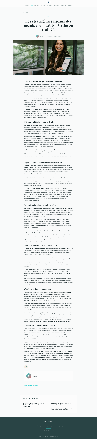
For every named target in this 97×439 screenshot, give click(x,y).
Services (70, 5)
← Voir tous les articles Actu (31, 385)
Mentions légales (46, 430)
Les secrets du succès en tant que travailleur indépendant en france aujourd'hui (61, 408)
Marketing (63, 5)
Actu (32, 5)
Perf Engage (48, 421)
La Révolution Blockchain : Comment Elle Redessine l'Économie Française (60, 404)
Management (56, 5)
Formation (42, 5)
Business (36, 5)
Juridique (49, 5)
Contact (53, 430)
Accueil (27, 5)
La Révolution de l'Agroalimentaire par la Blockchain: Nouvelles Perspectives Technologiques (33, 405)
